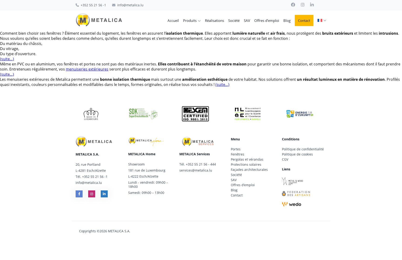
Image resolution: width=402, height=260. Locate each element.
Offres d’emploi (243, 185)
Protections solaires (246, 164)
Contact (237, 195)
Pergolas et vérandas (247, 159)
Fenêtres (237, 154)
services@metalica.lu (195, 170)
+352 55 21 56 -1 (94, 176)
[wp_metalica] (99, 20)
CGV (285, 159)
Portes (236, 149)
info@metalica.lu (89, 182)
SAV (234, 180)
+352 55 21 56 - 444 (201, 164)
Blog (234, 190)
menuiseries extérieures (87, 69)
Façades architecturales (249, 169)
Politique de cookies (297, 154)
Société (236, 174)
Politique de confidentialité (303, 149)
